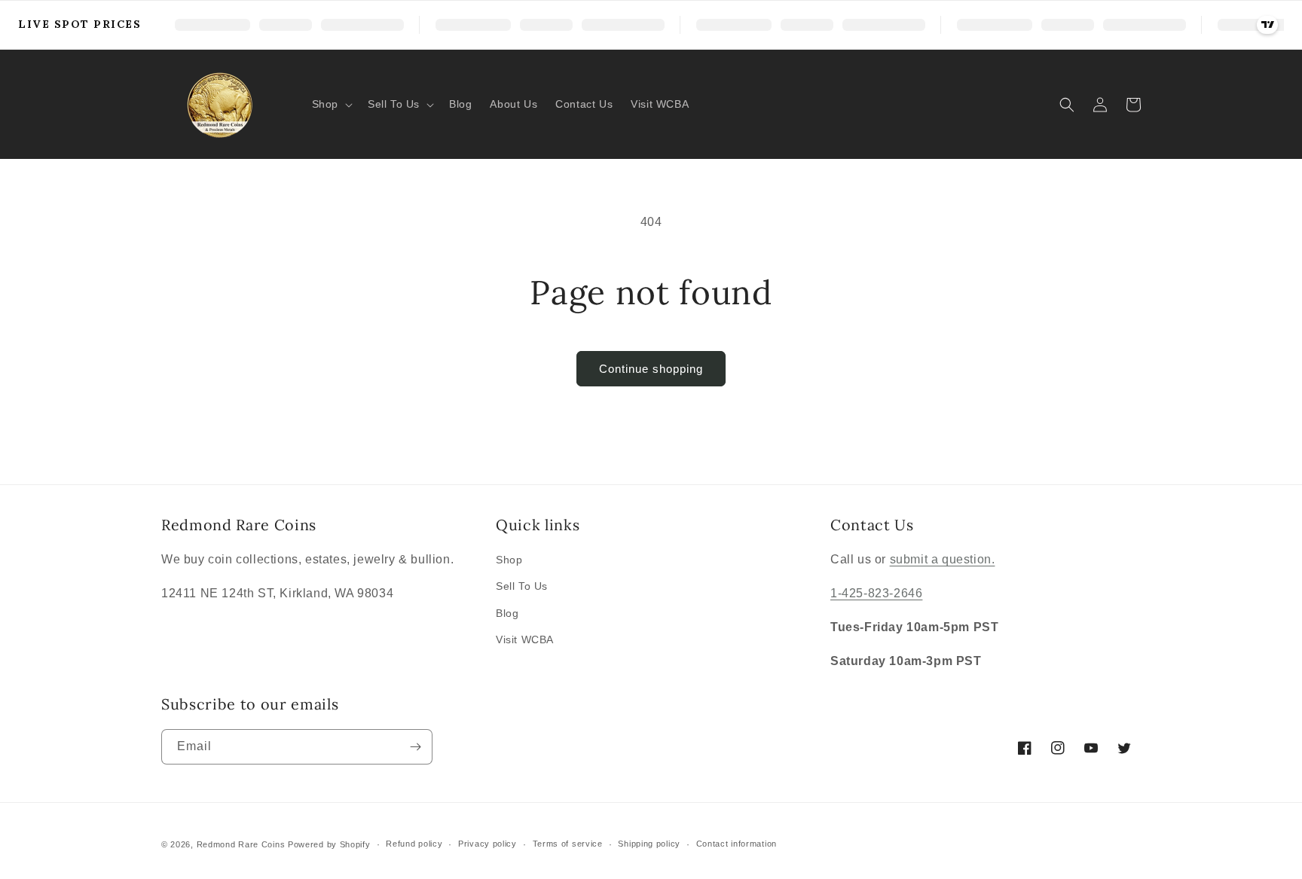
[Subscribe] (415, 747)
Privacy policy (487, 843)
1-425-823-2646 (876, 593)
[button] (331, 104)
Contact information (736, 843)
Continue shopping (651, 368)
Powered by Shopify (329, 844)
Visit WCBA (525, 639)
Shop (509, 560)
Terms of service (568, 843)
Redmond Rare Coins (241, 844)
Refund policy (414, 843)
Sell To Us (522, 586)
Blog (507, 613)
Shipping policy (649, 843)
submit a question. (942, 559)
